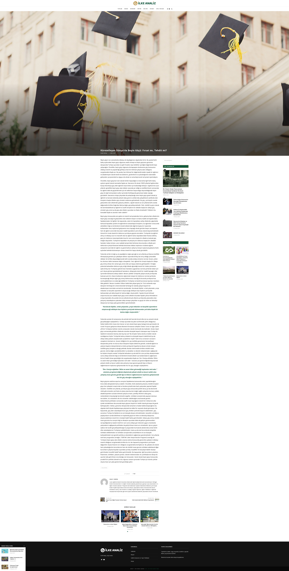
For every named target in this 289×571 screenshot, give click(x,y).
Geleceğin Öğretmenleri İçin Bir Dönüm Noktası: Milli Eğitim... (149, 525)
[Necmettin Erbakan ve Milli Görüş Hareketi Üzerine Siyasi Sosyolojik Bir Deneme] (167, 223)
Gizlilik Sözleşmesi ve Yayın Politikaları (140, 558)
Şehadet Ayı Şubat (179, 233)
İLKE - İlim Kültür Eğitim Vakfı (152, 568)
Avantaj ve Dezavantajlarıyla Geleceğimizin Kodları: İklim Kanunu (169, 258)
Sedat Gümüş (103, 153)
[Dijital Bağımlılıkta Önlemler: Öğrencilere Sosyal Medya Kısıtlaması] (130, 516)
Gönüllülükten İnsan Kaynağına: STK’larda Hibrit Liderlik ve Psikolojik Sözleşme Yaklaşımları (182, 259)
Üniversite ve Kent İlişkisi (110, 524)
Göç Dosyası (104, 467)
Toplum (120, 8)
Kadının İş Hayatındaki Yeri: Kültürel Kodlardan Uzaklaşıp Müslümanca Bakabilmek (180, 212)
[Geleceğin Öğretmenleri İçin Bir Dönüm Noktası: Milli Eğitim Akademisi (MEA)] (149, 516)
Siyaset (152, 8)
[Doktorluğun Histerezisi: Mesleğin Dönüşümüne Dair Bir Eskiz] (167, 202)
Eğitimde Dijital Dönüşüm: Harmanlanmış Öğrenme (17, 550)
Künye (132, 561)
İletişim (132, 554)
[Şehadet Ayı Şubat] (167, 235)
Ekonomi (132, 8)
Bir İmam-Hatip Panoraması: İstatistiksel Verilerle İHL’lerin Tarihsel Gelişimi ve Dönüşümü (173, 191)
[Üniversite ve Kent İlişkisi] (110, 516)
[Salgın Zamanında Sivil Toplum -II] (5, 559)
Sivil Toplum (160, 8)
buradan (169, 557)
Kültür (145, 8)
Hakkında (133, 551)
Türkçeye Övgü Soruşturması (14, 566)
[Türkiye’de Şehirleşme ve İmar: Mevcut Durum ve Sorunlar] (169, 270)
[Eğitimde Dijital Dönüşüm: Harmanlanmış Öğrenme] (5, 551)
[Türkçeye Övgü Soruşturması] (5, 567)
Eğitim (139, 8)
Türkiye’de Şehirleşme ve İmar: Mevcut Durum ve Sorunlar (169, 277)
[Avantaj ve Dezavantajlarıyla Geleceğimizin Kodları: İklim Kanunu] (169, 250)
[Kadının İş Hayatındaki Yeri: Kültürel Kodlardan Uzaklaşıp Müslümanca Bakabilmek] (167, 212)
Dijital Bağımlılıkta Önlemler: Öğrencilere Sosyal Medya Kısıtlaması (130, 526)
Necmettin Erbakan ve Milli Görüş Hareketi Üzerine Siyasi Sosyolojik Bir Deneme (180, 223)
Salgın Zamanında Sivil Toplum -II (16, 558)
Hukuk (126, 8)
